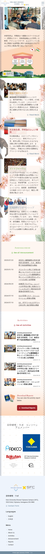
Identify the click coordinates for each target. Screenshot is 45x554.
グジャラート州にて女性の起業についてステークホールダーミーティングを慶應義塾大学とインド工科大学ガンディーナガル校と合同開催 (29, 275)
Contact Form (13, 506)
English (10, 516)
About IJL (11, 533)
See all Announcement (24, 253)
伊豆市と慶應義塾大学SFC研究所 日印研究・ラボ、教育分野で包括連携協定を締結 (30, 262)
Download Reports (28, 408)
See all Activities (23, 325)
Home (10, 530)
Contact (10, 545)
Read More (34, 115)
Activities (11, 536)
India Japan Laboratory (17, 3)
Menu (43, 5)
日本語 (10, 519)
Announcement (13, 539)
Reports (10, 542)
